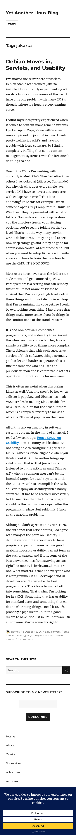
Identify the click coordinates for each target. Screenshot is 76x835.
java (27, 635)
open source (55, 635)
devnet (15, 631)
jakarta (20, 635)
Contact (12, 754)
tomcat (10, 639)
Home (10, 736)
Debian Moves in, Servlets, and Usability (35, 64)
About (10, 745)
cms (66, 631)
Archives (12, 781)
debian (10, 635)
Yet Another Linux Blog (32, 12)
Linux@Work (53, 631)
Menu (12, 23)
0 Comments (26, 639)
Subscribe (13, 763)
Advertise (13, 772)
